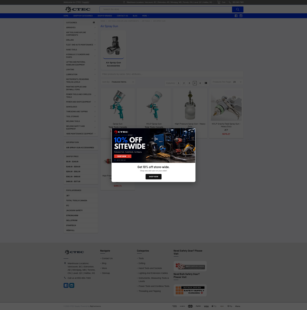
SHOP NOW (153, 177)
